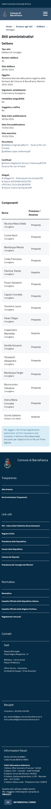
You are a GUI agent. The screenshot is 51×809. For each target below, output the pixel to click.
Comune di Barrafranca (16, 14)
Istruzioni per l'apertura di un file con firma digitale (24, 441)
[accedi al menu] (45, 13)
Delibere (41, 26)
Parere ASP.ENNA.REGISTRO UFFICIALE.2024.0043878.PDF (16, 183)
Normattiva (6, 593)
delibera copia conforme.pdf (16, 151)
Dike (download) (32, 436)
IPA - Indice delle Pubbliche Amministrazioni (21, 525)
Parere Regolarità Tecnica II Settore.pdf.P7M (24, 163)
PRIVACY (6, 794)
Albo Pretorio (7, 489)
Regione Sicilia (8, 533)
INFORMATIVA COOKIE (24, 802)
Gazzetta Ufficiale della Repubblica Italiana (20, 601)
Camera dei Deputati (10, 556)
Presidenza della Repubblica (14, 541)
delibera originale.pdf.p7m (15, 145)
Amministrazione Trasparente (14, 497)
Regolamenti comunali (11, 616)
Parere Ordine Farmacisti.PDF (17, 187)
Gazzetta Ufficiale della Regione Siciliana (19, 608)
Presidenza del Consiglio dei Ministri (17, 564)
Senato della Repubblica (12, 549)
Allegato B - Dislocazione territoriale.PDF (23, 178)
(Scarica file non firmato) (13, 166)
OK (8, 802)
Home (9, 26)
